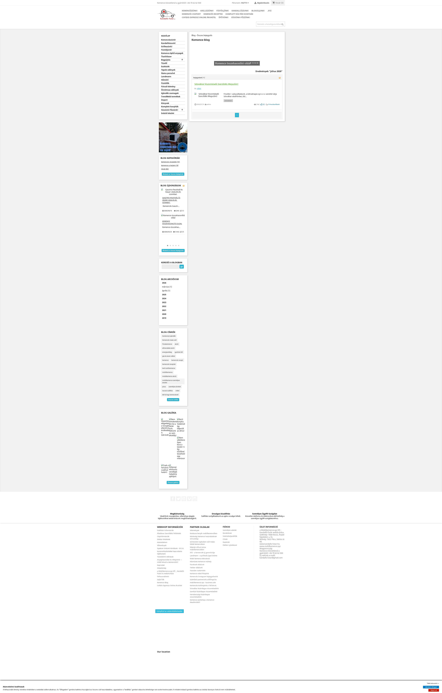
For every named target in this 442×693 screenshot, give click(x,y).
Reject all (434, 690)
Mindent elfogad (431, 687)
